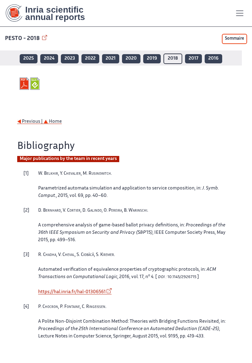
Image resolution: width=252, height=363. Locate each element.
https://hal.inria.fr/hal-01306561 (72, 292)
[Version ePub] (35, 84)
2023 (70, 59)
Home (55, 122)
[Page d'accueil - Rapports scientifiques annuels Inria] (50, 13)
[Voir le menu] (239, 13)
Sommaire (234, 39)
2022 (90, 59)
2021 (111, 59)
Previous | (32, 122)
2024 (49, 59)
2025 (28, 59)
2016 (213, 59)
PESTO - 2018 (23, 38)
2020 (131, 59)
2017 (193, 59)
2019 (152, 59)
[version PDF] (25, 84)
